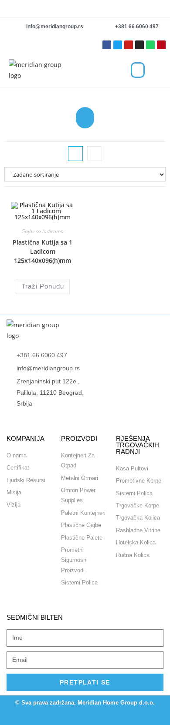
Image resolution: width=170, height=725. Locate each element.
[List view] (94, 153)
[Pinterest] (161, 44)
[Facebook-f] (106, 44)
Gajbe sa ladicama (42, 231)
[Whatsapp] (150, 44)
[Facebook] (51, 717)
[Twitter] (117, 44)
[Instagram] (139, 44)
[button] (138, 70)
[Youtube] (128, 44)
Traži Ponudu (42, 286)
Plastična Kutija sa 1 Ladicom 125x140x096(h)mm (42, 251)
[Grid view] (75, 153)
